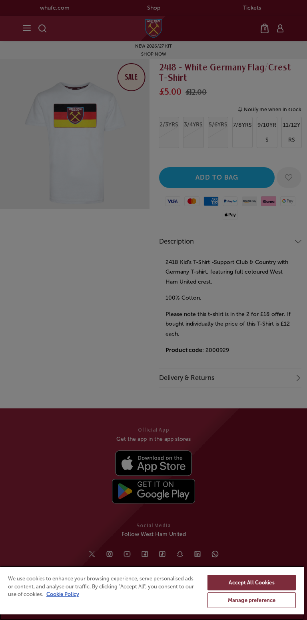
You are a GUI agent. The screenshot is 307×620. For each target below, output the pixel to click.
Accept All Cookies (251, 583)
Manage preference (251, 600)
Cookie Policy (62, 594)
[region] (152, 593)
